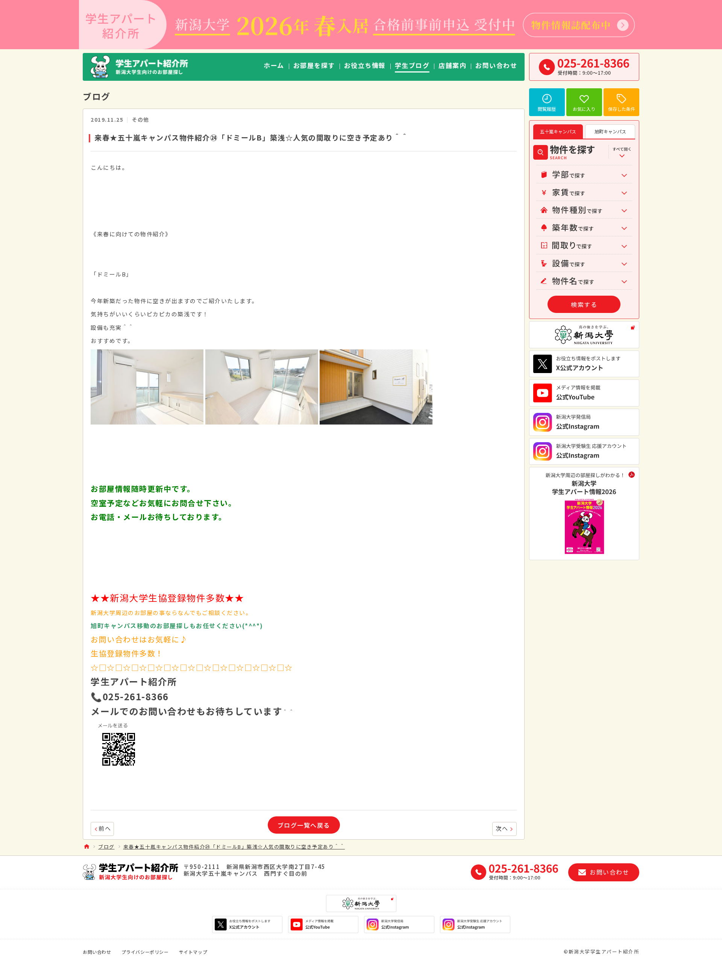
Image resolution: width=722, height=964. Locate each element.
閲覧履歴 (547, 109)
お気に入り (584, 109)
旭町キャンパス (610, 131)
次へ (502, 828)
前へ (105, 828)
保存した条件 (621, 109)
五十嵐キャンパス (558, 131)
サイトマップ (193, 952)
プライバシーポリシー (145, 952)
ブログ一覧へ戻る (304, 825)
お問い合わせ (97, 952)
